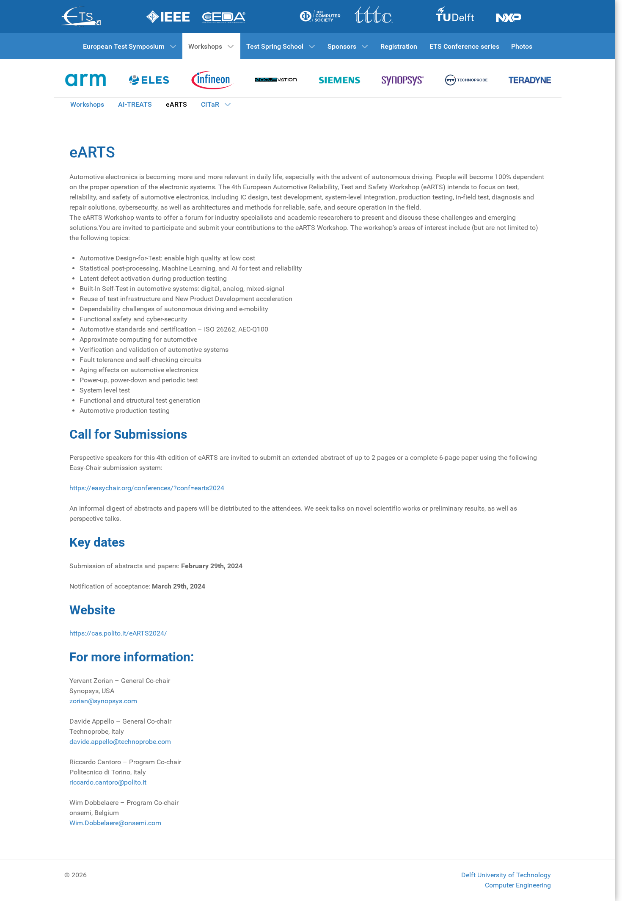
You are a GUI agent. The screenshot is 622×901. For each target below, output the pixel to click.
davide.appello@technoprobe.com (120, 742)
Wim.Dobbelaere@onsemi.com (115, 823)
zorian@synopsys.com (103, 701)
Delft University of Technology (506, 875)
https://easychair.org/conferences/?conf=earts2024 (146, 488)
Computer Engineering (518, 885)
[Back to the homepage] (85, 80)
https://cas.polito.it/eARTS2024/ (118, 633)
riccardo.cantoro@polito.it (107, 782)
